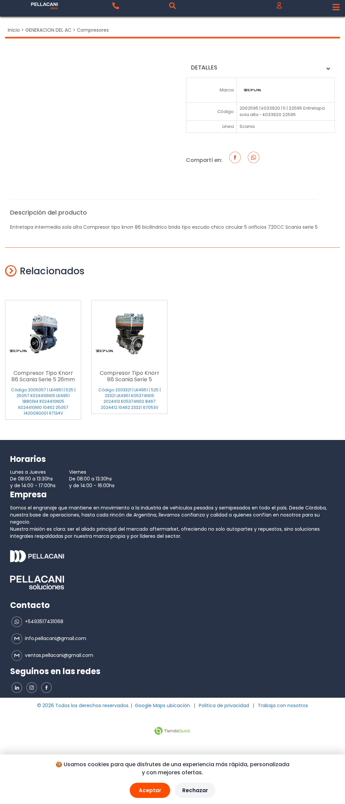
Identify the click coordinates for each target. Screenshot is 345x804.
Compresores (93, 30)
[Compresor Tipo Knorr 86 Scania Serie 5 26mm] (43, 330)
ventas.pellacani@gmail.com (58, 655)
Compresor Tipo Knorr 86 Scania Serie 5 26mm (43, 376)
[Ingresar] (279, 6)
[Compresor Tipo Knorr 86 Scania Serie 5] (129, 330)
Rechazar (195, 790)
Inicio (14, 30)
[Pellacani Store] (44, 6)
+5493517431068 (43, 621)
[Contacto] (115, 5)
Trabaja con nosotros (283, 705)
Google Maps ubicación (162, 705)
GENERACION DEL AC (48, 30)
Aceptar (150, 790)
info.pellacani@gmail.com (55, 638)
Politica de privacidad (224, 705)
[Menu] (336, 7)
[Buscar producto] (172, 5)
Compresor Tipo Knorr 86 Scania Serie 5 (129, 376)
